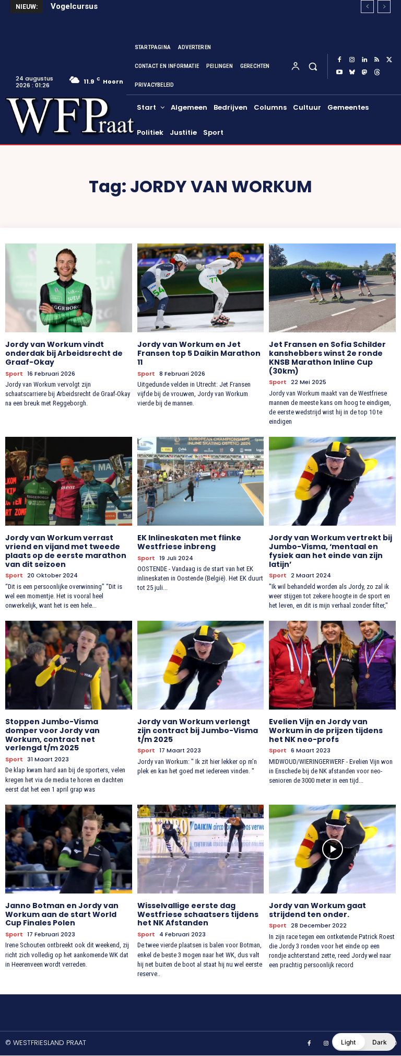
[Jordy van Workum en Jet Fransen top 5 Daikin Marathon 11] (200, 287)
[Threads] (377, 72)
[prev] (367, 6)
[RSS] (377, 60)
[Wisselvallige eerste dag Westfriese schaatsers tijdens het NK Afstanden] (200, 849)
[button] (312, 66)
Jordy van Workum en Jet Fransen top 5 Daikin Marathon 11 (199, 353)
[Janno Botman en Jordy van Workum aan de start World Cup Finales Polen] (68, 849)
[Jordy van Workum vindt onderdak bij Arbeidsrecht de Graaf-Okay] (68, 287)
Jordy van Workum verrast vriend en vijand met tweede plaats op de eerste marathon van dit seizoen (65, 550)
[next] (384, 6)
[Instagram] (352, 60)
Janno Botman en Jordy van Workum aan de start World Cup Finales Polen (62, 914)
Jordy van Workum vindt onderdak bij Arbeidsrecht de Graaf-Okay (64, 353)
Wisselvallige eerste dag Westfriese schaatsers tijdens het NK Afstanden (197, 914)
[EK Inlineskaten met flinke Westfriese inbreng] (200, 481)
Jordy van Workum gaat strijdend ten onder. (317, 910)
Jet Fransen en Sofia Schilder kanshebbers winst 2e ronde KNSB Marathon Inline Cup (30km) (327, 357)
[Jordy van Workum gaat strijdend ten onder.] (332, 849)
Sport (14, 373)
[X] (389, 60)
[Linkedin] (364, 60)
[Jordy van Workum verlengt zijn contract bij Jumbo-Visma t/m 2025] (200, 665)
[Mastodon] (364, 72)
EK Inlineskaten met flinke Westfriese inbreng (189, 542)
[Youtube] (339, 72)
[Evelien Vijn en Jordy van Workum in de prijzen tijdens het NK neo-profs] (332, 665)
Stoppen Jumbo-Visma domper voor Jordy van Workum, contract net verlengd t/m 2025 (52, 734)
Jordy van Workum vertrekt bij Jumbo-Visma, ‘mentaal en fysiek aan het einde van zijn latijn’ (330, 550)
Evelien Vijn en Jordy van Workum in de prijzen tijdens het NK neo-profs (326, 730)
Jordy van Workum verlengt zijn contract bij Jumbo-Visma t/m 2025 (197, 730)
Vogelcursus (74, 6)
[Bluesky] (352, 72)
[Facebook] (339, 60)
